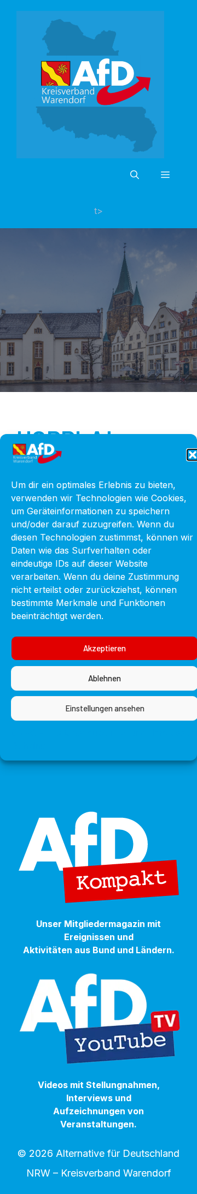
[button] (134, 174)
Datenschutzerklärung (99, 732)
